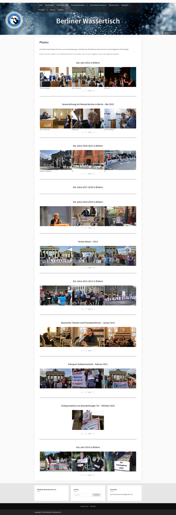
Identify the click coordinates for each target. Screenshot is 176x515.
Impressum (84, 506)
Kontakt (61, 10)
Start (40, 5)
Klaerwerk (124, 5)
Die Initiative (49, 5)
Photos (52, 10)
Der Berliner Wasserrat (98, 5)
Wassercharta (114, 5)
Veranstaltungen (62, 5)
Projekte (42, 10)
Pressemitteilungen (78, 5)
